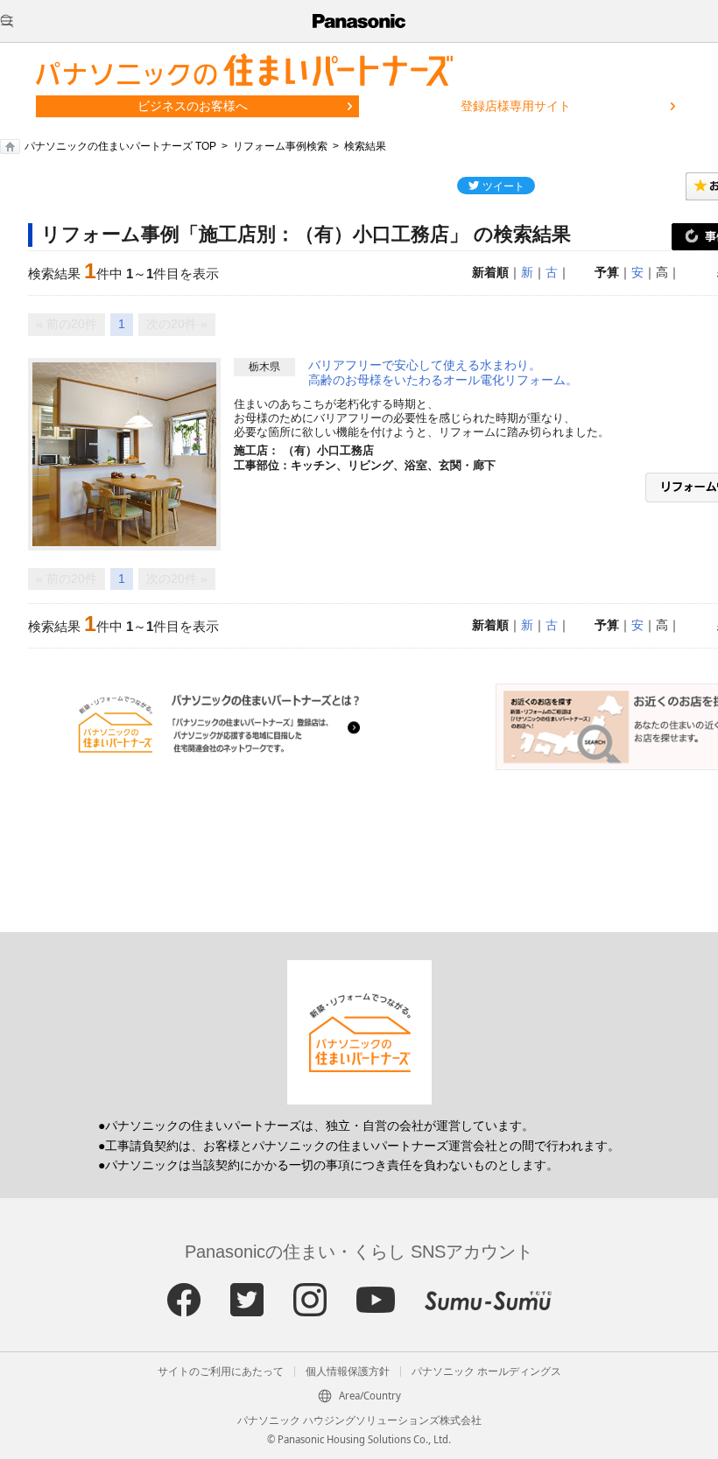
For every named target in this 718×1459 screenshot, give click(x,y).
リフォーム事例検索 (280, 146)
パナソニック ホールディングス (486, 1371)
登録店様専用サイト (516, 106)
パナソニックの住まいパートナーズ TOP (120, 146)
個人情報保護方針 (348, 1371)
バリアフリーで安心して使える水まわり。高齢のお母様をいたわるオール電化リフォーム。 (443, 373)
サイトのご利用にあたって (221, 1371)
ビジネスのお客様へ (192, 106)
